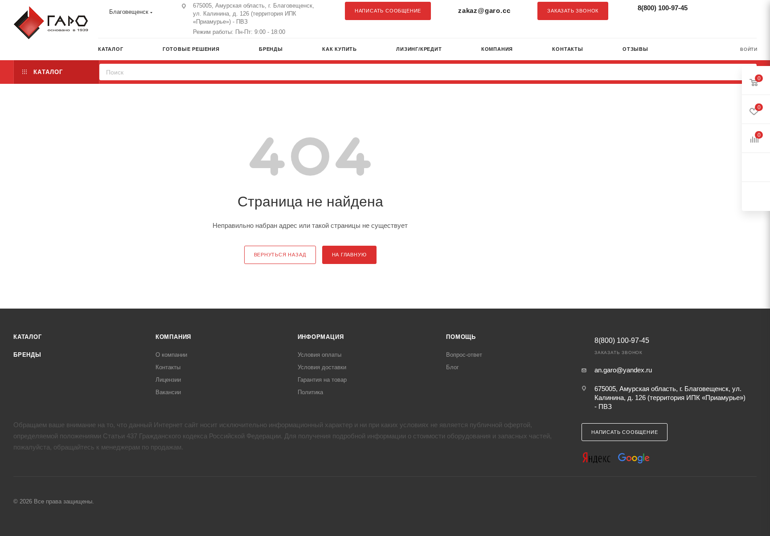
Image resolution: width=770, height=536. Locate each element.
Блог (452, 367)
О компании (171, 354)
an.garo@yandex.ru (623, 370)
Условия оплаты (319, 354)
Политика (310, 392)
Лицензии (168, 379)
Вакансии (168, 392)
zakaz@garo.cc (484, 10)
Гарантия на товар (322, 379)
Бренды (27, 354)
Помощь (461, 337)
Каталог (27, 337)
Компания (173, 337)
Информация (321, 337)
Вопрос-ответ (464, 354)
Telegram (727, 10)
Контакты (168, 367)
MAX (745, 10)
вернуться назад (280, 254)
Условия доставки (322, 367)
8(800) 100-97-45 (663, 8)
